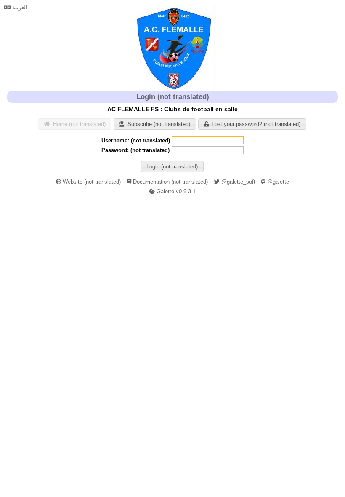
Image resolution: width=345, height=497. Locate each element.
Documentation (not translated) (169, 182)
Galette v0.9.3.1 (175, 191)
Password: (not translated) (135, 150)
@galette (277, 182)
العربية (19, 7)
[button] (74, 124)
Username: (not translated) (135, 140)
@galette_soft (237, 182)
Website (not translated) (91, 182)
